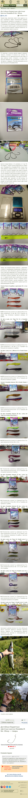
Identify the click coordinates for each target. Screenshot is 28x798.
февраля (12, 8)
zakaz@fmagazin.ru (23, 782)
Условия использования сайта (7, 783)
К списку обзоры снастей (14, 774)
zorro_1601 (4, 15)
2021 (8, 8)
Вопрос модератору (8, 722)
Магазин (6, 5)
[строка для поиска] (20, 5)
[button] (2, 787)
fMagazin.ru (1, 8)
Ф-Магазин (8, 782)
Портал (13, 5)
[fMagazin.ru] (3, 1)
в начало (25, 722)
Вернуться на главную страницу (15, 776)
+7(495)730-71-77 (23, 784)
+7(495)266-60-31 (23, 787)
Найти (25, 5)
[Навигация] (2, 5)
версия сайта (24, 794)
